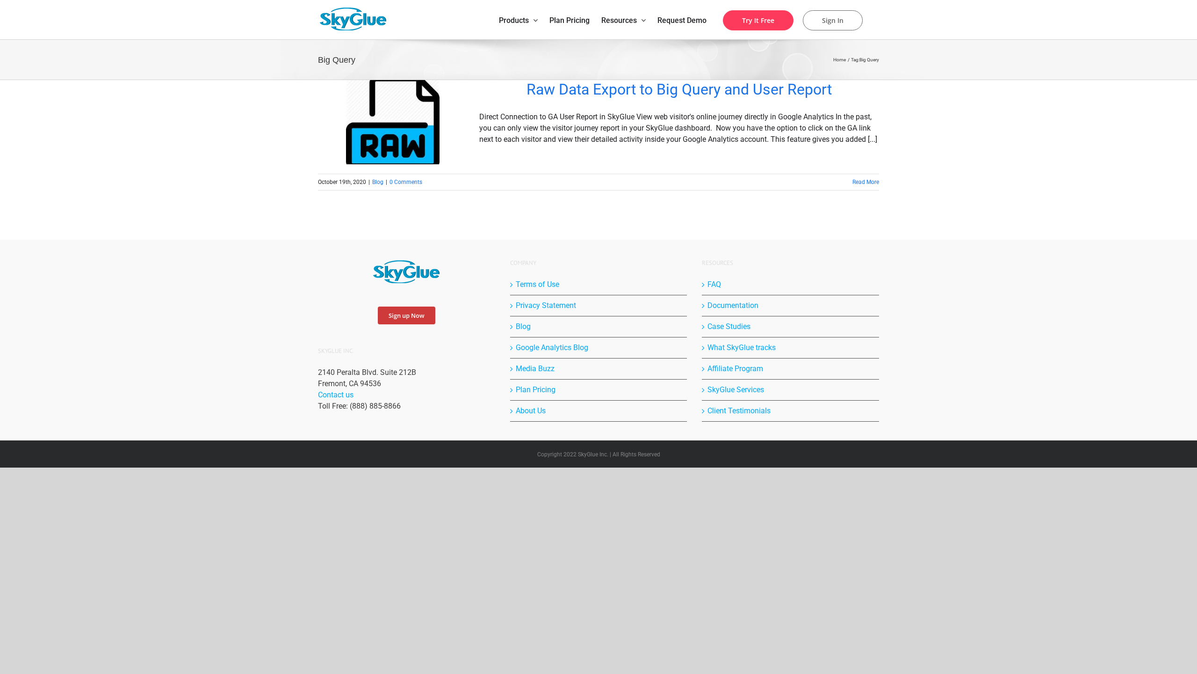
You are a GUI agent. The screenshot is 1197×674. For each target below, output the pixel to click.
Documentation (732, 305)
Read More (865, 182)
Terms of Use (537, 284)
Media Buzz (535, 368)
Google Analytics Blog (552, 347)
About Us (531, 410)
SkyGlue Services (735, 389)
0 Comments (405, 182)
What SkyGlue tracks (741, 347)
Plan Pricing (535, 389)
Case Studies (728, 326)
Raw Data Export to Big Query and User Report (679, 89)
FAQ (714, 284)
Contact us (335, 394)
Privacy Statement (546, 305)
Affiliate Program (735, 368)
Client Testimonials (739, 410)
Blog (377, 182)
